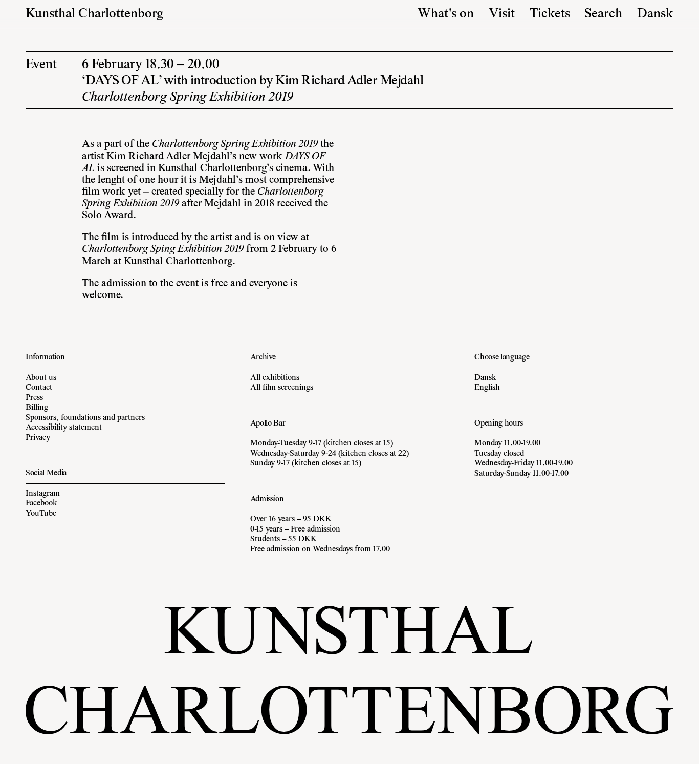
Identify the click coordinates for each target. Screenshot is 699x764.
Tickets (550, 14)
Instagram (43, 494)
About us (41, 378)
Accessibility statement (64, 427)
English (487, 388)
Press (34, 398)
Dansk (655, 14)
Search (603, 14)
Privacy (38, 438)
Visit (502, 14)
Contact (39, 388)
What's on (446, 14)
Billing (37, 408)
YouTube (41, 514)
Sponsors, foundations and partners (85, 418)
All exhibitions (274, 378)
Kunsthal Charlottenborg (94, 14)
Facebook (41, 503)
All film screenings (281, 388)
